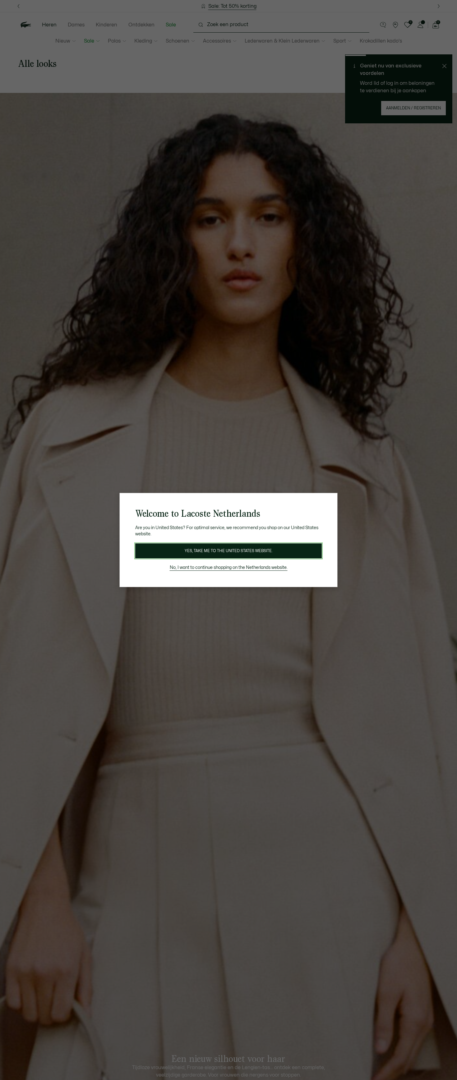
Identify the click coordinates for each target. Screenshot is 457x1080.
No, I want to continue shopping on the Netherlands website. (229, 567)
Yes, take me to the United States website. (228, 551)
